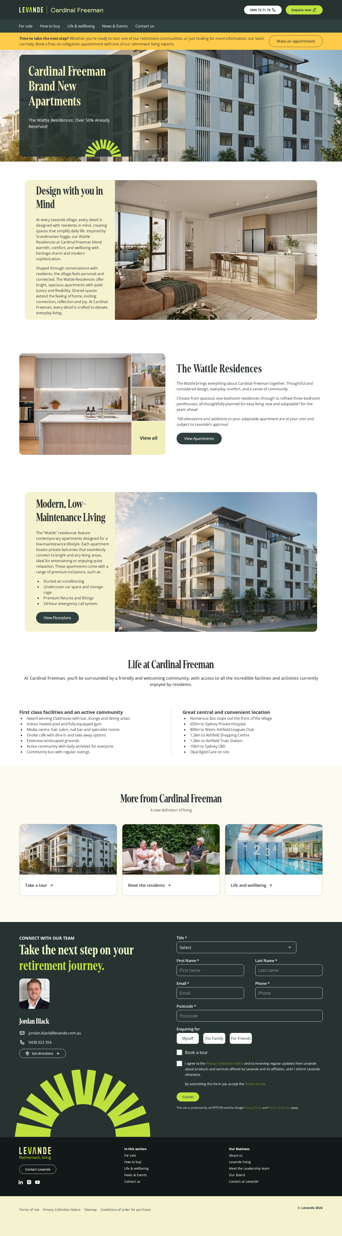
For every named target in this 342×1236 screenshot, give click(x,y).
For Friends (241, 1038)
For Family (214, 1038)
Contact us (144, 26)
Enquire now (301, 10)
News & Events (115, 26)
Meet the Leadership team (249, 1168)
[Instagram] (29, 1182)
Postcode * (186, 1006)
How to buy (50, 26)
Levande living (240, 1162)
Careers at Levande (243, 1181)
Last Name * (266, 960)
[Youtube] (37, 1182)
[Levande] (31, 11)
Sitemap (90, 1209)
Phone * (262, 983)
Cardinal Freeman (77, 10)
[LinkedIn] (21, 1182)
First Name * (188, 960)
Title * (182, 938)
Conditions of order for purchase (126, 1209)
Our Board (237, 1175)
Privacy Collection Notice (225, 1063)
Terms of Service (279, 1108)
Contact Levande (37, 1169)
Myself (187, 1038)
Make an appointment (296, 41)
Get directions (42, 1053)
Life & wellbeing (81, 26)
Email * (183, 983)
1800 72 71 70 (260, 10)
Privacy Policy (253, 1108)
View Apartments (199, 438)
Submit (187, 1097)
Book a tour (196, 1052)
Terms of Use (255, 1084)
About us (236, 1155)
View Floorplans (57, 617)
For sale (26, 26)
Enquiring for (188, 1029)
